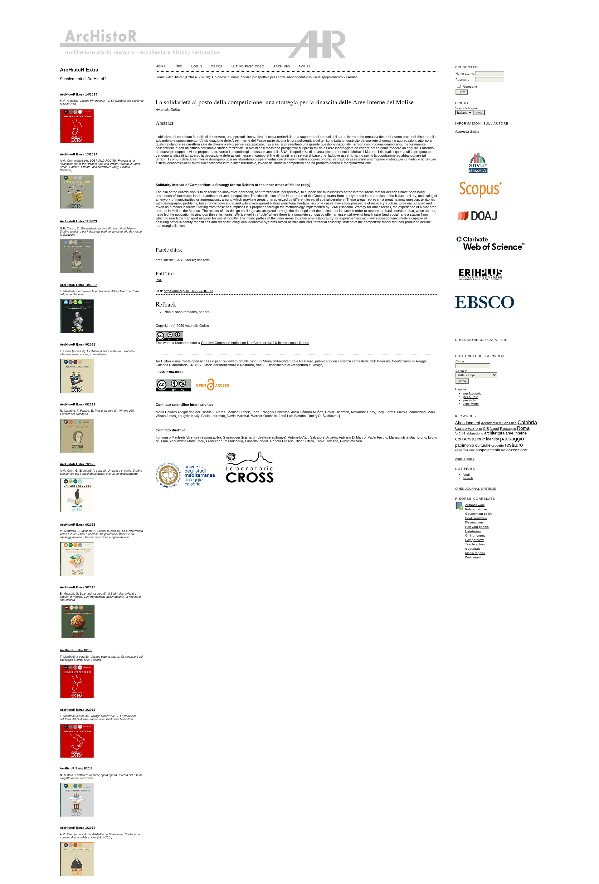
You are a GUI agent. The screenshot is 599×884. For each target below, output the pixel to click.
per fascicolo (472, 393)
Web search (473, 557)
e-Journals (472, 548)
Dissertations (474, 522)
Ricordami (470, 86)
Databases (473, 531)
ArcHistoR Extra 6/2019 (77, 524)
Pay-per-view (474, 540)
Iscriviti (468, 478)
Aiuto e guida (465, 458)
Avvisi (304, 66)
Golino (352, 77)
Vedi (466, 474)
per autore (470, 397)
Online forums (475, 535)
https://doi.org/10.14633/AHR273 (188, 291)
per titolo (469, 400)
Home (161, 66)
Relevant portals (477, 526)
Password (462, 79)
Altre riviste (471, 403)
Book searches (476, 518)
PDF (159, 280)
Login (196, 66)
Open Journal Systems (475, 488)
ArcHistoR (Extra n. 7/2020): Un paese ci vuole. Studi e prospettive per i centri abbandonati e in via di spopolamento (255, 77)
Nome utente (464, 73)
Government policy (478, 513)
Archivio (281, 66)
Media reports (475, 553)
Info (178, 66)
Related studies (476, 509)
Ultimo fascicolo (248, 66)
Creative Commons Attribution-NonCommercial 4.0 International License (255, 343)
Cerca (217, 66)
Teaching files (475, 544)
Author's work (475, 505)
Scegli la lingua (466, 108)
